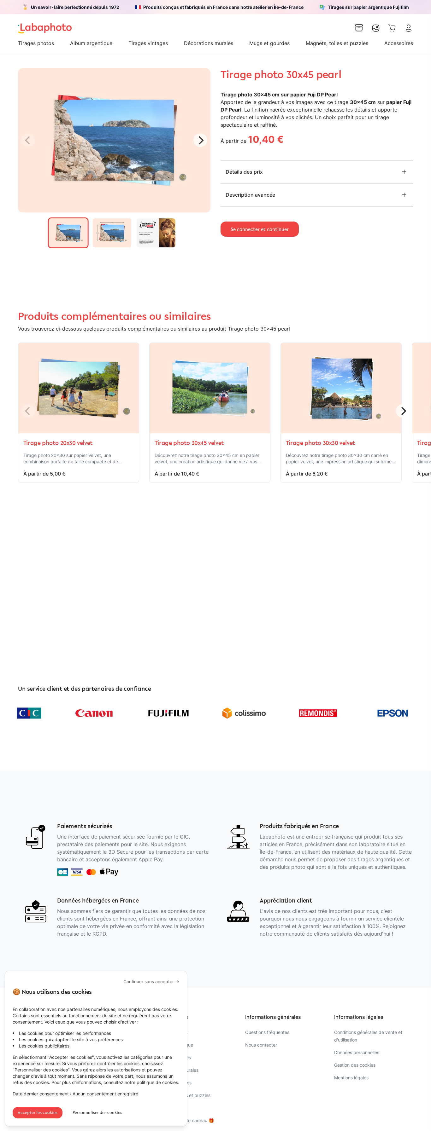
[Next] (200, 140)
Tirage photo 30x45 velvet (189, 442)
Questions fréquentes (267, 1032)
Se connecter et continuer (260, 229)
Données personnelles (356, 1052)
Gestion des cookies (354, 1065)
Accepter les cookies (37, 1113)
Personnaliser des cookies (97, 1113)
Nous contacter (261, 1045)
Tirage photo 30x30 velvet (320, 442)
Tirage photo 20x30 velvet (58, 442)
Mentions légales (351, 1078)
